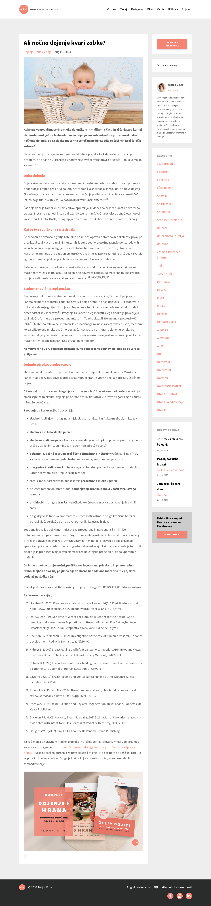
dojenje (28, 52)
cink (159, 265)
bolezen (162, 228)
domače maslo (166, 322)
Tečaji (123, 9)
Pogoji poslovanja (138, 887)
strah (175, 470)
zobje (47, 52)
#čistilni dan (165, 188)
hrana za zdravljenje (170, 402)
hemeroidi (164, 362)
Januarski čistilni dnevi (168, 486)
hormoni (163, 378)
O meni (111, 9)
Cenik (160, 9)
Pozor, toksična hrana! (168, 461)
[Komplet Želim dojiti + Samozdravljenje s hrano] (83, 811)
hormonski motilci (169, 386)
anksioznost (165, 204)
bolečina (162, 244)
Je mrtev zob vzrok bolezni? (170, 441)
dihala (161, 305)
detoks (161, 289)
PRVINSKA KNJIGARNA (172, 44)
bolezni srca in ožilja (170, 236)
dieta (160, 297)
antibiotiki (163, 212)
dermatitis (164, 281)
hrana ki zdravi (167, 394)
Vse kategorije (166, 163)
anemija (162, 196)
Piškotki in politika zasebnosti (172, 887)
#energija (163, 180)
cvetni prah (164, 273)
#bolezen (163, 171)
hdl (159, 354)
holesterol (164, 370)
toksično (182, 470)
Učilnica (173, 9)
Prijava (186, 9)
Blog (150, 9)
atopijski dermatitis (169, 220)
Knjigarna (137, 9)
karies (39, 52)
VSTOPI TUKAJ (172, 534)
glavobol (163, 338)
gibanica (162, 330)
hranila (162, 410)
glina (160, 346)
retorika (168, 470)
